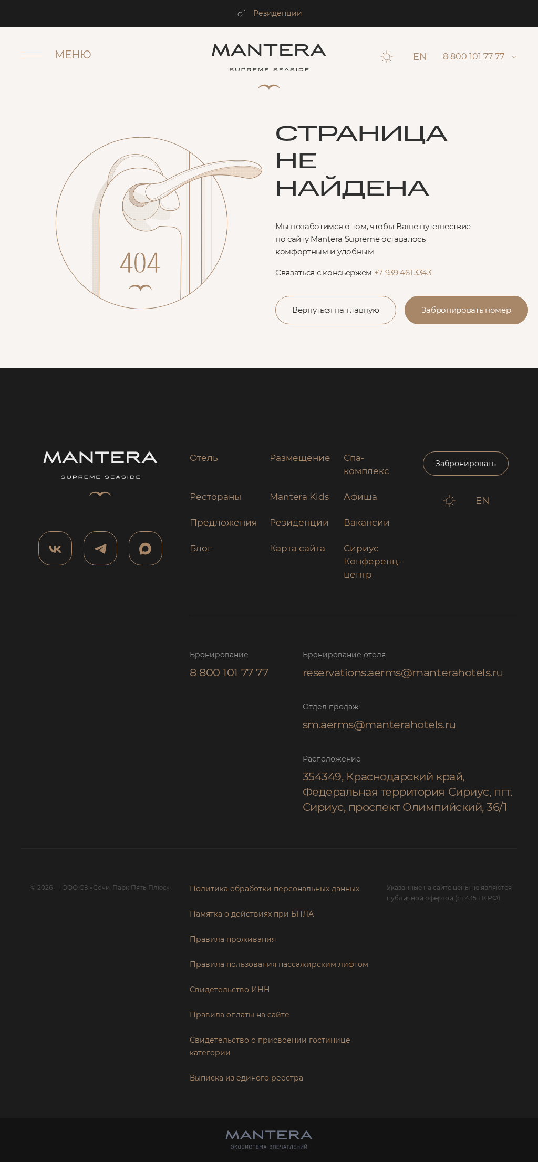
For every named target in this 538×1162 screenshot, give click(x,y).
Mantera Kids (299, 496)
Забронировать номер (466, 310)
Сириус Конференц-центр (373, 561)
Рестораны (215, 496)
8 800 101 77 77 (229, 672)
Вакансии (367, 522)
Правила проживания (233, 939)
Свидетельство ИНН (230, 989)
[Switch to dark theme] (386, 56)
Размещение (300, 458)
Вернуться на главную (335, 310)
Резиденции (277, 13)
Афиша (360, 496)
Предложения (223, 522)
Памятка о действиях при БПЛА (252, 914)
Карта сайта (297, 548)
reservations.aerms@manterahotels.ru (403, 672)
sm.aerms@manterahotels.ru (379, 724)
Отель (204, 458)
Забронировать (466, 463)
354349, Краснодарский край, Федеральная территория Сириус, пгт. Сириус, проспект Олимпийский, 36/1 (407, 792)
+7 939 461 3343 (402, 272)
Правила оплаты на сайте (239, 1015)
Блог (201, 548)
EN (420, 57)
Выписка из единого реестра (246, 1078)
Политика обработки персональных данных (274, 889)
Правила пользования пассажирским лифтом (279, 964)
